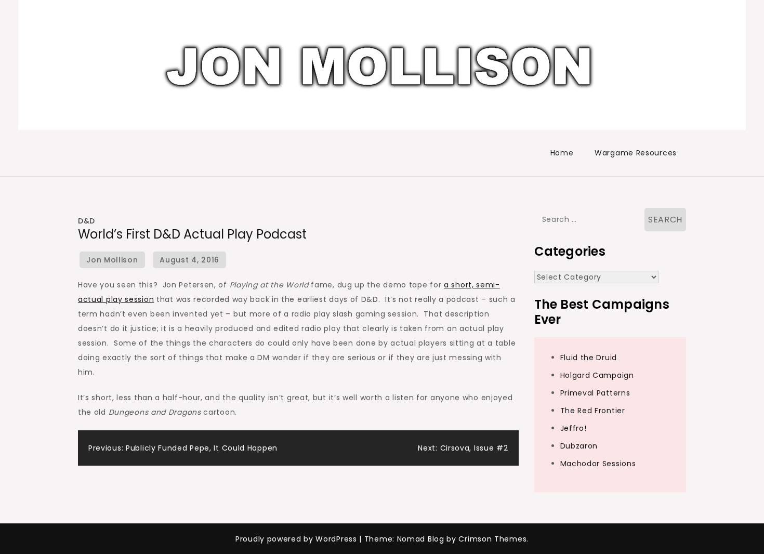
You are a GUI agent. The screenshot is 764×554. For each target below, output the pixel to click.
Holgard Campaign (597, 375)
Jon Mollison (112, 260)
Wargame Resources (636, 153)
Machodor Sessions (598, 463)
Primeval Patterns (595, 393)
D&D (86, 221)
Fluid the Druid (588, 357)
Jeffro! (573, 428)
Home (562, 153)
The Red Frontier (592, 410)
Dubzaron (579, 446)
